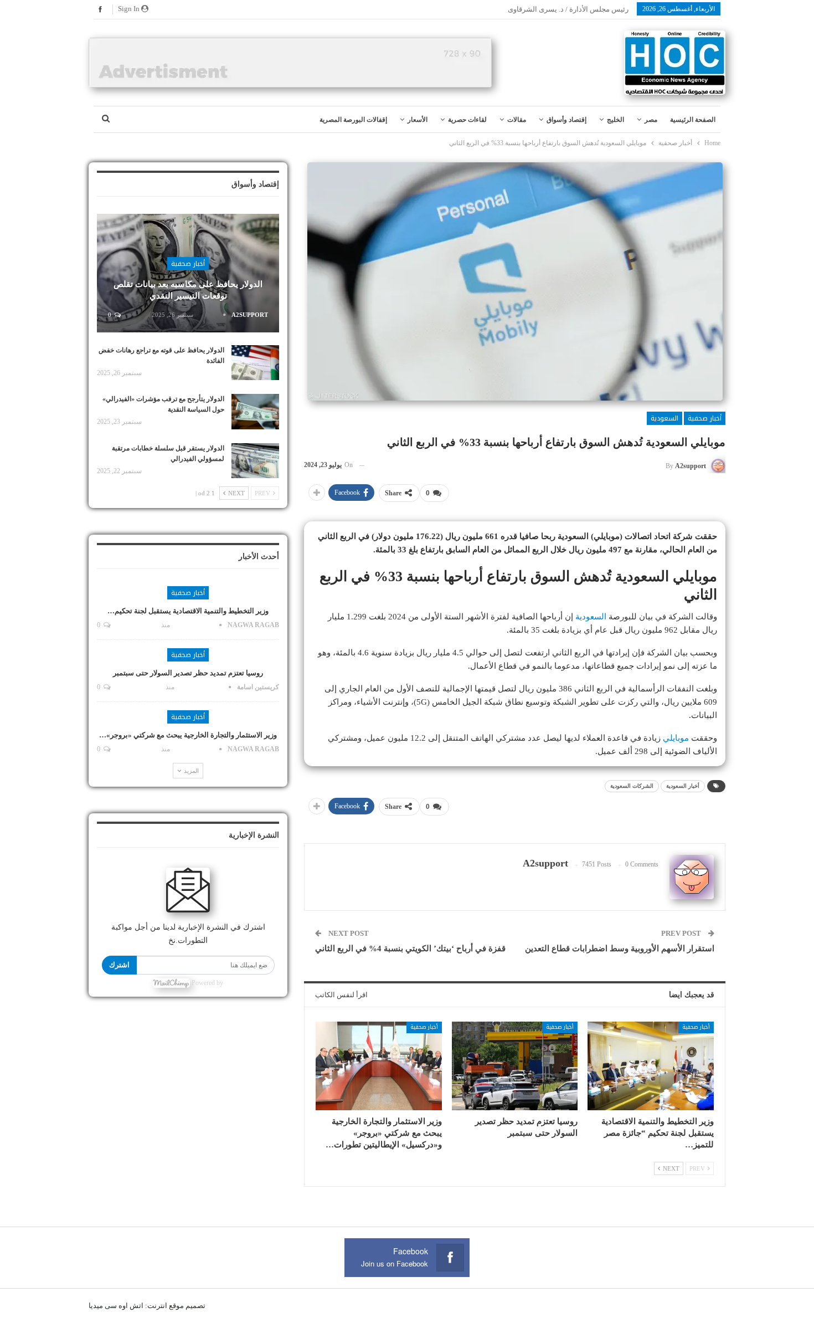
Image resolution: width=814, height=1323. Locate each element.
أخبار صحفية (705, 418)
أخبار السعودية (682, 786)
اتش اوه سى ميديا (116, 1305)
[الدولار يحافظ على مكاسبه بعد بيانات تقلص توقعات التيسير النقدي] (188, 273)
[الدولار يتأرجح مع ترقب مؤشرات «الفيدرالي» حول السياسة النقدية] (255, 411)
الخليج (615, 120)
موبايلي (676, 738)
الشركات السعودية (631, 786)
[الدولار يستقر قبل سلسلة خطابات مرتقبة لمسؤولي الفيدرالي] (255, 461)
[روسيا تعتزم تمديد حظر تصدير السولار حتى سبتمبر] (515, 1066)
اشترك (119, 965)
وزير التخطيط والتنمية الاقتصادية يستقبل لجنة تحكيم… (188, 611)
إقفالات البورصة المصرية (353, 120)
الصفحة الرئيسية (692, 120)
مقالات (516, 120)
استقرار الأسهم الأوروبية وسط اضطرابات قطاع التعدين (619, 948)
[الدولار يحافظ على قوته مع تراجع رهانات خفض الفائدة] (255, 363)
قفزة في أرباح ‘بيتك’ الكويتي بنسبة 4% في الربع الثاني (410, 948)
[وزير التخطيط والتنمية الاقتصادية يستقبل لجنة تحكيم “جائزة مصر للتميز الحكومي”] (651, 1066)
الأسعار (417, 120)
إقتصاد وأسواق (566, 120)
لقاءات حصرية (467, 120)
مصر (651, 120)
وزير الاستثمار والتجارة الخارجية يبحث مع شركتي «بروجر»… (188, 735)
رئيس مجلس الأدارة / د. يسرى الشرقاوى (568, 9)
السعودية (664, 418)
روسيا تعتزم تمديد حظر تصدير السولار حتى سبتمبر (188, 673)
